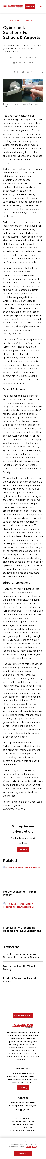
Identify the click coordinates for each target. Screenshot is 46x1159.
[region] (23, 1148)
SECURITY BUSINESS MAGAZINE (23, 1131)
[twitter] (23, 72)
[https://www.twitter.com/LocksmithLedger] (24, 1109)
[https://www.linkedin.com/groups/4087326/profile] (21, 1109)
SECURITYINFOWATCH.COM (23, 1121)
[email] (32, 72)
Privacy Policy (31, 1147)
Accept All (23, 1154)
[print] (41, 72)
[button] (5, 6)
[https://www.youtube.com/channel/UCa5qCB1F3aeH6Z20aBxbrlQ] (27, 1109)
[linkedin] (18, 72)
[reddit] (27, 72)
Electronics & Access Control (18, 21)
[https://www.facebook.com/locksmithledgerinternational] (17, 1109)
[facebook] (14, 72)
